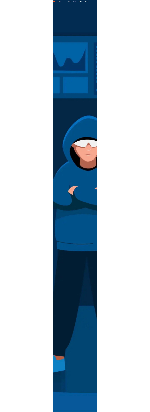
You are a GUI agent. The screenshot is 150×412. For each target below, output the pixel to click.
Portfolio (86, 1)
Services (74, 1)
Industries (80, 1)
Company (69, 1)
